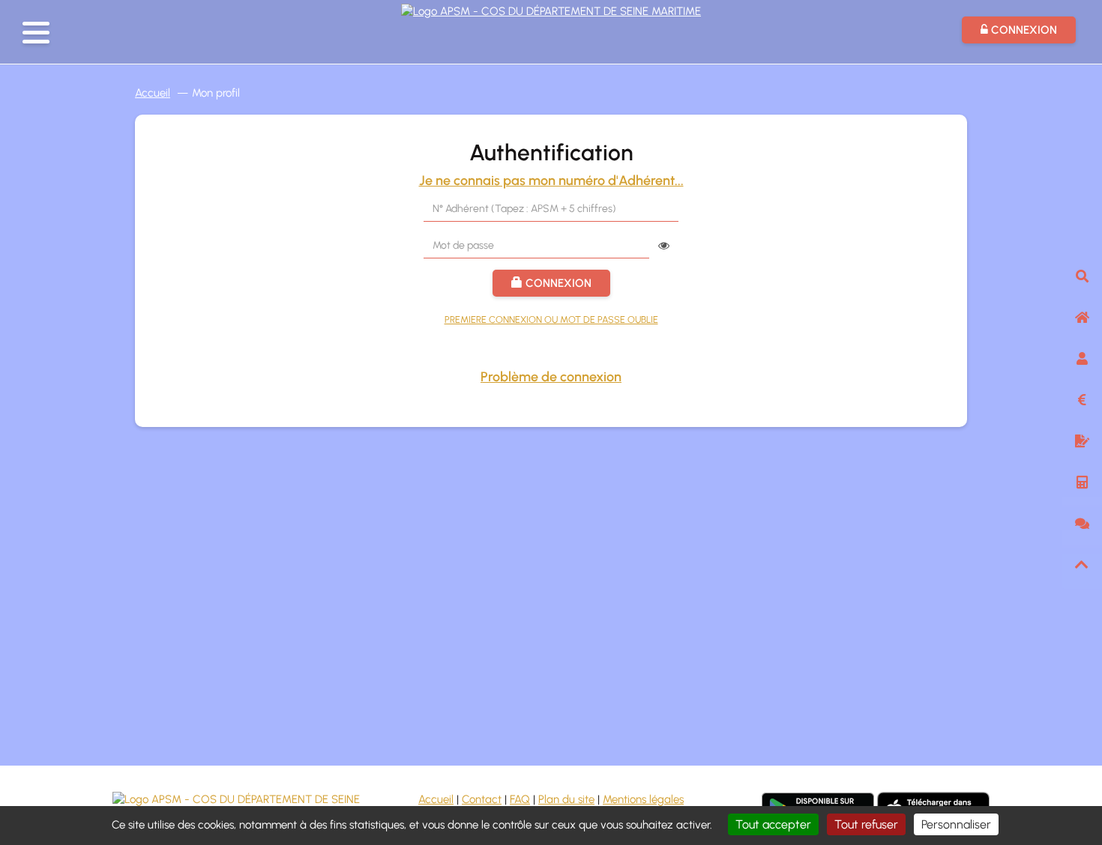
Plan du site (566, 799)
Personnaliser (956, 824)
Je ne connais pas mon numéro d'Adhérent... (551, 180)
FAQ (520, 799)
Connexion (557, 283)
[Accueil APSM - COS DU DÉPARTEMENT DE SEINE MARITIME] (551, 9)
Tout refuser (866, 824)
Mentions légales (643, 799)
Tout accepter (773, 824)
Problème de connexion (551, 377)
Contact (482, 799)
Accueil (152, 93)
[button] (35, 32)
